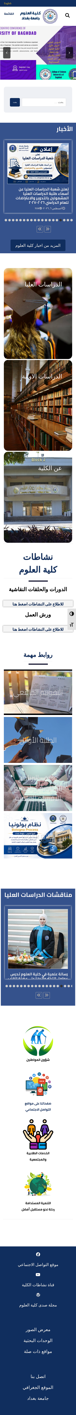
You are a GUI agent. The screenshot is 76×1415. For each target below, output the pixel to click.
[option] (38, 176)
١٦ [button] (20, 220)
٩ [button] (46, 220)
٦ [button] (57, 220)
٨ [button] (49, 220)
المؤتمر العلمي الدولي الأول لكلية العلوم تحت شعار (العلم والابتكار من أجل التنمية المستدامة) (54, 52)
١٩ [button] (9, 220)
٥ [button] (60, 220)
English (7, 3)
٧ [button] (53, 220)
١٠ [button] (42, 220)
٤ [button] (64, 220)
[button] (7, 52)
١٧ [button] (17, 220)
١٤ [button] (28, 220)
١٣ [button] (31, 220)
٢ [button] (71, 220)
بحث (15, 102)
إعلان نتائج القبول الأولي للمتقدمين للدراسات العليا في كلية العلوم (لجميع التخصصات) (42, 186)
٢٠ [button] (6, 220)
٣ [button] (68, 220)
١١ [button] (38, 220)
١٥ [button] (24, 220)
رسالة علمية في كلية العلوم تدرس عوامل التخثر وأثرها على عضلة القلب (38, 976)
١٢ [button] (35, 220)
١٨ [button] (13, 220)
